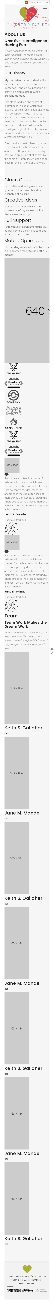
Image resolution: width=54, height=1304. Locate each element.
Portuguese (35, 2)
